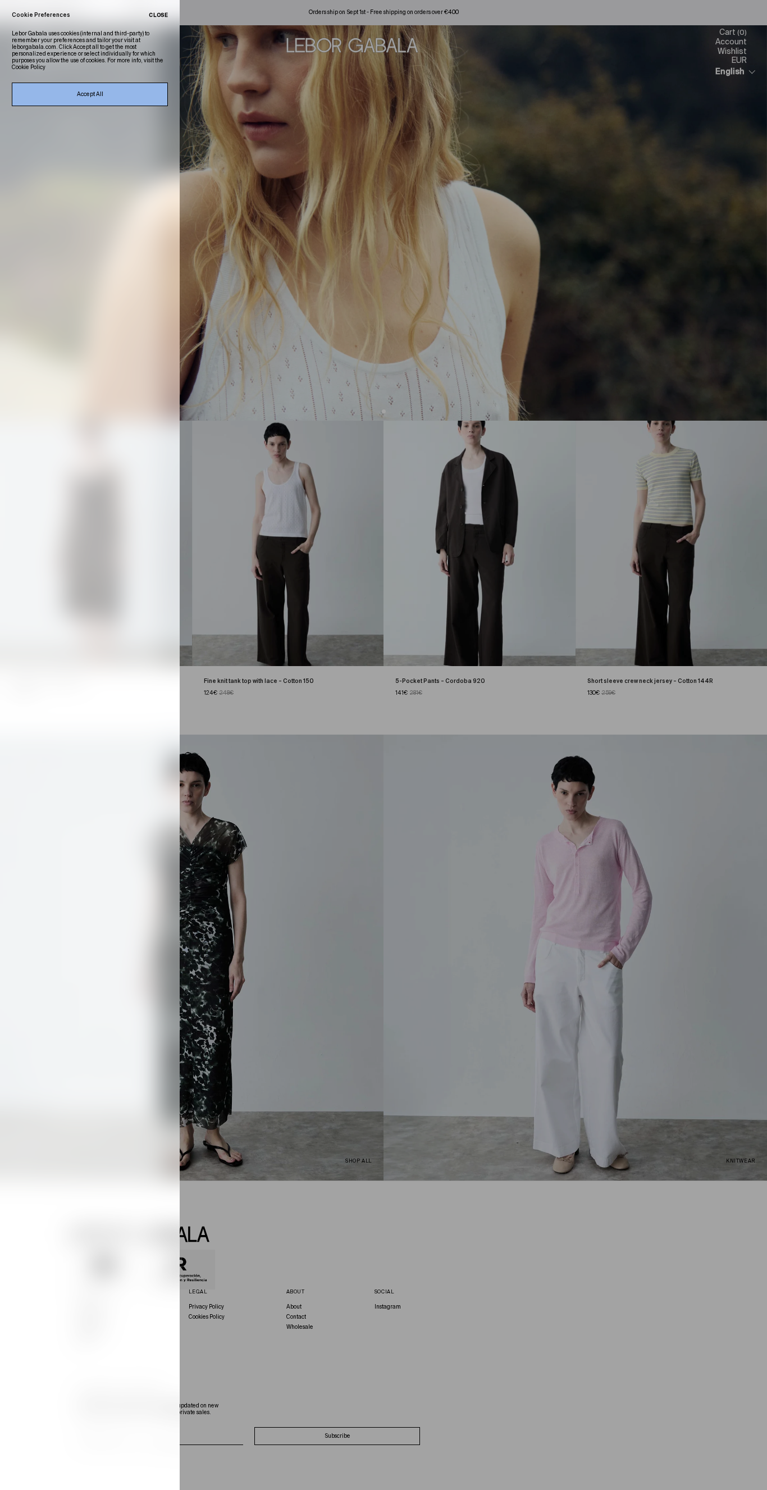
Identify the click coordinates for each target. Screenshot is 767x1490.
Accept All (90, 94)
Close (158, 15)
